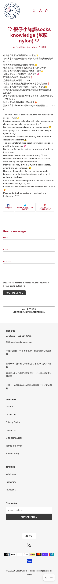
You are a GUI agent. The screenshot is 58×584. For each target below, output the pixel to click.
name (5, 237)
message (7, 261)
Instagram (11, 482)
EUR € (28, 536)
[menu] (53, 10)
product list (11, 414)
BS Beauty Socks (20, 571)
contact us (11, 430)
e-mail (5, 249)
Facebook (11, 489)
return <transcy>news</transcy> (29, 310)
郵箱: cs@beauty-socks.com (19, 342)
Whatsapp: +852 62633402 (19, 336)
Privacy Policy (13, 422)
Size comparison (14, 438)
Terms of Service (14, 445)
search (9, 406)
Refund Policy (12, 453)
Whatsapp (11, 474)
